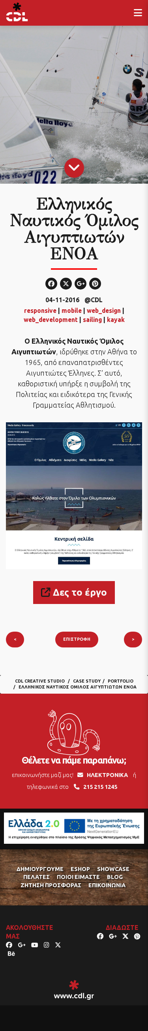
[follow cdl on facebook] (9, 944)
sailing (92, 319)
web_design (104, 310)
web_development (51, 319)
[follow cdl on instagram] (46, 944)
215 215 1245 (100, 787)
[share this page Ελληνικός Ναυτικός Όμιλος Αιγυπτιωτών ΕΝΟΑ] (100, 936)
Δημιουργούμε (40, 869)
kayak (116, 319)
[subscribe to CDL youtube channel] (34, 944)
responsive (40, 310)
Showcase (113, 869)
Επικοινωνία (107, 885)
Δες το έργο (79, 592)
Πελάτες (36, 877)
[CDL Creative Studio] (17, 12)
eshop (80, 869)
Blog (115, 877)
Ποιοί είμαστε (78, 877)
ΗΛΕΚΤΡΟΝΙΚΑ (107, 775)
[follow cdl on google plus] (22, 944)
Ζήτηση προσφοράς (51, 885)
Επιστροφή (76, 639)
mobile (72, 310)
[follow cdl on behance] (11, 953)
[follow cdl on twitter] (58, 944)
